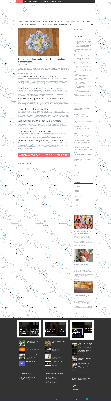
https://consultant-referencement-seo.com (55, 376)
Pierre (75, 131)
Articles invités (76, 382)
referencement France (78, 154)
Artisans (26, 21)
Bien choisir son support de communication (57, 362)
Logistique (57, 21)
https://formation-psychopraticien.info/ (28, 377)
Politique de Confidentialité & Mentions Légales (58, 24)
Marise (26, 64)
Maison (67, 21)
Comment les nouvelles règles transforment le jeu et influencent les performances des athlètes (83, 70)
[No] (109, 399)
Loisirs (62, 21)
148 (22, 368)
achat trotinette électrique (79, 157)
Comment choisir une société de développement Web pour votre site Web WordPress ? (83, 108)
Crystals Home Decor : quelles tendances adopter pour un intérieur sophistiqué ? (84, 353)
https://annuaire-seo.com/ (51, 379)
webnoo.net (19, 392)
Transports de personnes (80, 207)
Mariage (73, 21)
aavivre (75, 121)
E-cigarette (44, 21)
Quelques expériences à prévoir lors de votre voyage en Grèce (32, 342)
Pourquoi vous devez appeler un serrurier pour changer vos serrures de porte (83, 151)
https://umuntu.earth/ (24, 378)
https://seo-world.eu (50, 377)
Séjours (26, 24)
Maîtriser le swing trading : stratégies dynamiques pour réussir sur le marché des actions (82, 93)
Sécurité (44, 24)
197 (76, 313)
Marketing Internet (81, 21)
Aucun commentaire (35, 349)
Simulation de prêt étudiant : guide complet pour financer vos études (82, 296)
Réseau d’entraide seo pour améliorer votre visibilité (55, 330)
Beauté (38, 21)
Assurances (32, 21)
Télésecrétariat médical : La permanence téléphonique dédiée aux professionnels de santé (42, 1)
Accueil (20, 21)
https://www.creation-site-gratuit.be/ (53, 385)
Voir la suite (76, 247)
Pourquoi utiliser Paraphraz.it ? (31, 361)
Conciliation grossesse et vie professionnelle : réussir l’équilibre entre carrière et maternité (29, 332)
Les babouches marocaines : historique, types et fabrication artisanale (82, 232)
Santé (39, 24)
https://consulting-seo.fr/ (51, 383)
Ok (87, 399)
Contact (72, 24)
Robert (75, 139)
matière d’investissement (35, 133)
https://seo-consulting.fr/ (51, 381)
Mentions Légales (76, 381)
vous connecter (26, 165)
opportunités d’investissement (31, 83)
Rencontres (33, 24)
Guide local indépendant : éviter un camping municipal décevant (84, 345)
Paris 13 (75, 135)
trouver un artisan (77, 162)
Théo (75, 146)
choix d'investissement (29, 148)
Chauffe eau (76, 124)
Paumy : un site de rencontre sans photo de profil (81, 329)
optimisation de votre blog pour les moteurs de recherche (58, 348)
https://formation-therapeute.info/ (27, 376)
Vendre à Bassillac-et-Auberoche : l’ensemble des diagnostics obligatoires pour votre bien (83, 49)
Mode (88, 21)
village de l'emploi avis (78, 149)
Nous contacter (76, 384)
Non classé (77, 199)
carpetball (76, 142)
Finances (51, 21)
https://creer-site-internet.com (52, 382)
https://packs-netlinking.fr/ (51, 378)
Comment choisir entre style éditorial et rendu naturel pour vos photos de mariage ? (85, 340)
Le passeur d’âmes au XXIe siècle (32, 348)
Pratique (21, 24)
